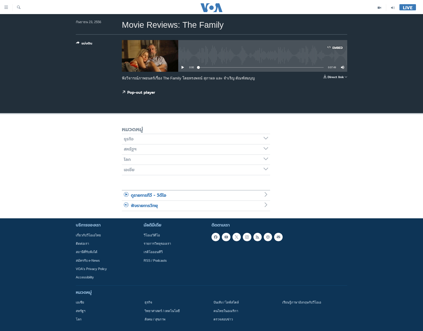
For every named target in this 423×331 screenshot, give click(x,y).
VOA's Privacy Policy (91, 269)
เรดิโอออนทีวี (153, 252)
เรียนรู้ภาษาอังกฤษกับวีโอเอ (301, 302)
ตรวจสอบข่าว (223, 319)
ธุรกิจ (148, 302)
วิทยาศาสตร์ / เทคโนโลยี (162, 311)
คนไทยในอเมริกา (225, 311)
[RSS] (257, 237)
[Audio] (392, 7)
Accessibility (85, 277)
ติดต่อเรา (82, 243)
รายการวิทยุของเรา (157, 243)
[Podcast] (268, 237)
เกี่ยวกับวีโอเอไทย (88, 235)
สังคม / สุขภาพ (155, 319)
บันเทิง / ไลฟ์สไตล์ (226, 302)
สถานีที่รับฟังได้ (86, 252)
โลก (79, 319)
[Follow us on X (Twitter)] (236, 237)
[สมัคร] (278, 237)
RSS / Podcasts (155, 260)
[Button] (84, 44)
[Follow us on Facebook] (216, 237)
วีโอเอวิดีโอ (152, 235)
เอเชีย (80, 302)
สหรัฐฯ (80, 311)
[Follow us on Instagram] (247, 237)
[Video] (379, 7)
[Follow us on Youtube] (226, 237)
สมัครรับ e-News (88, 260)
